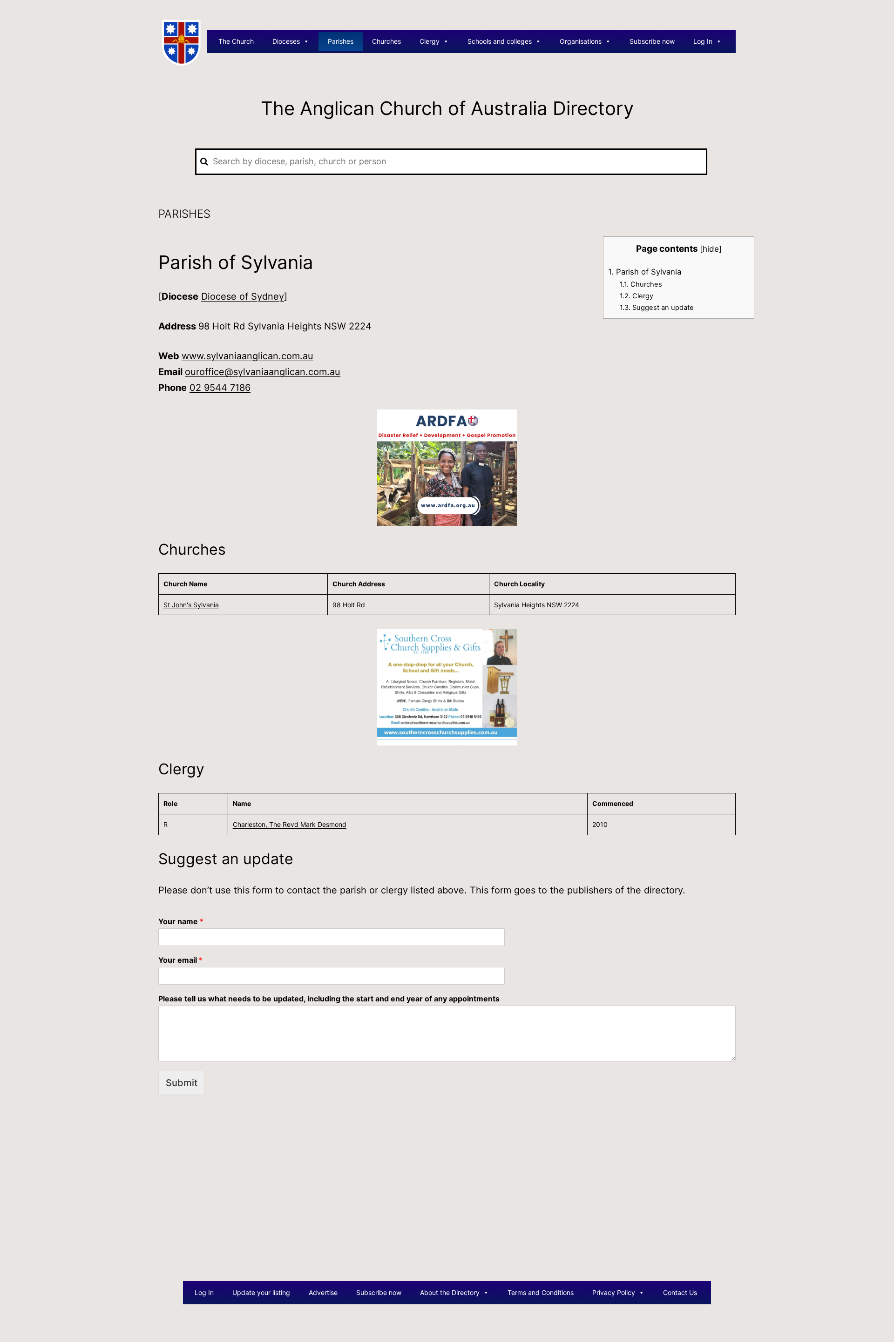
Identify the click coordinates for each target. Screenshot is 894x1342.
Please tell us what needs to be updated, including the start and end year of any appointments (329, 998)
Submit (181, 1082)
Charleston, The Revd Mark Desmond (289, 824)
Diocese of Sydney (242, 296)
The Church (236, 41)
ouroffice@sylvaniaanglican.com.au (262, 371)
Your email (180, 960)
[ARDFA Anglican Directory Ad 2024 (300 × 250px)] (447, 467)
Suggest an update (657, 307)
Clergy (430, 41)
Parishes (340, 41)
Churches (386, 41)
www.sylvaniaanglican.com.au (247, 356)
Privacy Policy (613, 1292)
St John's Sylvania (191, 605)
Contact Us (680, 1292)
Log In (702, 41)
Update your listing (261, 1292)
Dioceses (286, 41)
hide (711, 249)
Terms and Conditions (541, 1292)
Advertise (323, 1292)
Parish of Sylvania (644, 271)
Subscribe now (652, 41)
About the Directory (450, 1292)
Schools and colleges (499, 41)
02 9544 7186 (220, 387)
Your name (180, 921)
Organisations (581, 41)
